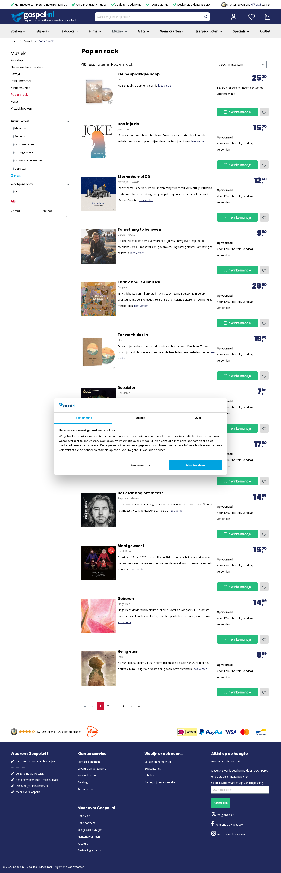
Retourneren (85, 789)
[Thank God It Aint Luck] (98, 299)
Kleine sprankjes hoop (139, 74)
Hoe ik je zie (128, 124)
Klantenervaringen (88, 836)
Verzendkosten (86, 775)
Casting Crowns (24, 152)
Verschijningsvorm (22, 184)
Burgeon (19, 136)
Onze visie (83, 816)
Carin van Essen (24, 144)
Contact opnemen (88, 761)
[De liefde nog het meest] (98, 510)
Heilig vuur (128, 651)
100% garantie (159, 4)
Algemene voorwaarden (69, 867)
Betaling (82, 782)
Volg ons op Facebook (229, 824)
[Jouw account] (233, 17)
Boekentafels (152, 768)
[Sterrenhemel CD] (98, 194)
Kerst (14, 101)
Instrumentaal (21, 81)
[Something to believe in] (98, 246)
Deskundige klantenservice (193, 4)
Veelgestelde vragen (89, 830)
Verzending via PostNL (30, 773)
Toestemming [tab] (83, 417)
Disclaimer (45, 867)
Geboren (126, 599)
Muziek (18, 53)
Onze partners (86, 823)
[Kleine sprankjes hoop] (98, 91)
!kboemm (20, 128)
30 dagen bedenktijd (128, 4)
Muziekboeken (21, 108)
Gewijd (15, 74)
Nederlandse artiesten (27, 67)
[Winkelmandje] (267, 17)
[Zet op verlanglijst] (264, 112)
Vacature (82, 843)
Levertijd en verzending (91, 768)
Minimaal (23, 213)
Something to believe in (140, 229)
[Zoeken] (205, 16)
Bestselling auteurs (89, 850)
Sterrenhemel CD (134, 177)
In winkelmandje (239, 112)
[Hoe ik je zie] (98, 141)
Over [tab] (198, 417)
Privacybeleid (237, 776)
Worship (17, 60)
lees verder (165, 85)
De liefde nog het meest (140, 493)
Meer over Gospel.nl (28, 792)
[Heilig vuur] (98, 668)
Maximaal (55, 213)
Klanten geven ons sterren (248, 4)
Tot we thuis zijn (133, 335)
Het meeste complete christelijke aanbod (41, 4)
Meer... (17, 175)
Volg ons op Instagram (230, 834)
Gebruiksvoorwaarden (224, 783)
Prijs (13, 201)
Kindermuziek (20, 88)
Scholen (149, 775)
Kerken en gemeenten (158, 761)
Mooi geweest (131, 546)
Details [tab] (140, 417)
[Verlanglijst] (251, 17)
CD (16, 191)
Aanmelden (221, 803)
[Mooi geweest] (98, 563)
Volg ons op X (225, 815)
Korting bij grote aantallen (160, 782)
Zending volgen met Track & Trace (37, 779)
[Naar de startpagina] (43, 16)
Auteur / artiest (20, 121)
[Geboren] (98, 616)
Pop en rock (19, 94)
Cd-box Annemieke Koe (28, 160)
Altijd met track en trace (91, 4)
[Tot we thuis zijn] (98, 352)
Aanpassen (137, 465)
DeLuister (20, 168)
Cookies (32, 867)
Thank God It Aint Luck (139, 282)
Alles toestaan (195, 465)
